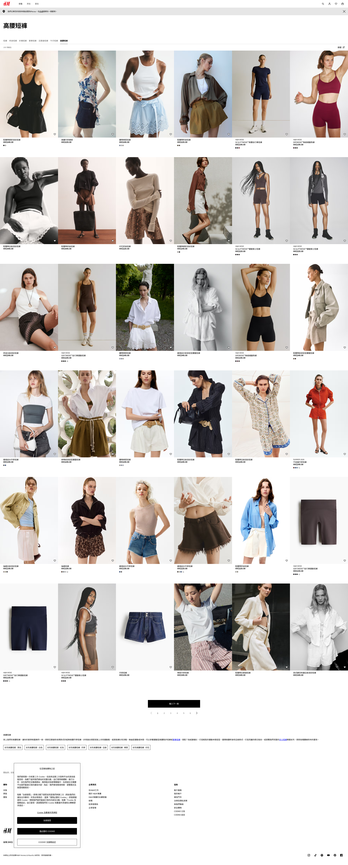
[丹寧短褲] (145, 627)
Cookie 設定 (179, 815)
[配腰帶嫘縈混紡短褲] (29, 94)
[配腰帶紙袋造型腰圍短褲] (319, 307)
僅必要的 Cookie (47, 831)
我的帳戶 (178, 793)
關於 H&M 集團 (95, 793)
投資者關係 (93, 804)
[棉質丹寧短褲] (203, 627)
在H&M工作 (94, 790)
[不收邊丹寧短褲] (319, 413)
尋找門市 (178, 797)
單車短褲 (176, 739)
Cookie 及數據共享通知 (47, 812)
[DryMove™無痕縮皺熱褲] (319, 94)
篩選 (339, 47)
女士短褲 (283, 739)
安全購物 (178, 807)
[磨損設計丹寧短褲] (29, 413)
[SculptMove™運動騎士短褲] (261, 200)
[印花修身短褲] (145, 200)
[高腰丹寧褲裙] (87, 94)
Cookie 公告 (179, 811)
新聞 (90, 800)
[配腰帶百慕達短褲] (261, 627)
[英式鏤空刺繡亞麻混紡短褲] (319, 627)
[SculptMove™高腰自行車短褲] (261, 94)
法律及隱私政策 (180, 800)
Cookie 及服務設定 (47, 842)
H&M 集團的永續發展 (98, 797)
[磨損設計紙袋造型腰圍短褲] (203, 307)
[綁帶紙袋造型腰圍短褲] (87, 413)
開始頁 (6, 772)
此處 (41, 11)
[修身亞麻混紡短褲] (29, 307)
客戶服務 (178, 790)
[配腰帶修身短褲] (203, 94)
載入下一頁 (174, 703)
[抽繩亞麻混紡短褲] (29, 520)
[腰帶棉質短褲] (145, 94)
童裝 (37, 3)
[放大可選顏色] (5, 145)
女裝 (20, 3)
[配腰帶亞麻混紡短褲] (29, 200)
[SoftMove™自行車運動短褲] (87, 307)
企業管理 (92, 807)
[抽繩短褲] (87, 520)
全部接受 (47, 820)
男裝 (29, 3)
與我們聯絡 (179, 804)
